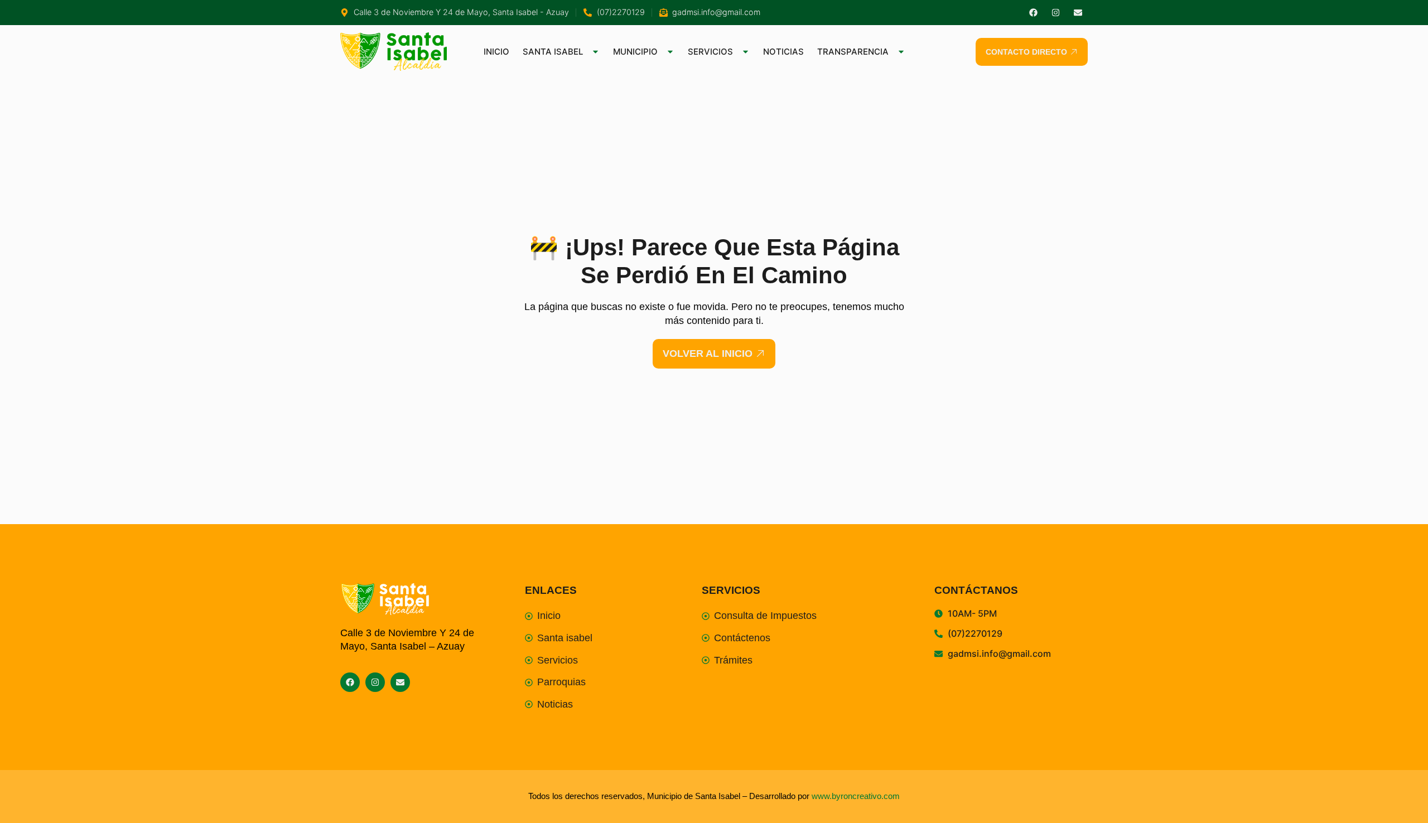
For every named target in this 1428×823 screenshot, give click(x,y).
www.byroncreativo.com (856, 796)
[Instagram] (1055, 12)
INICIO (496, 51)
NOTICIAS (783, 51)
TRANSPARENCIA (853, 51)
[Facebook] (1033, 12)
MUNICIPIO (635, 51)
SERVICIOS (710, 51)
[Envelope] (1078, 12)
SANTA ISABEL (553, 51)
